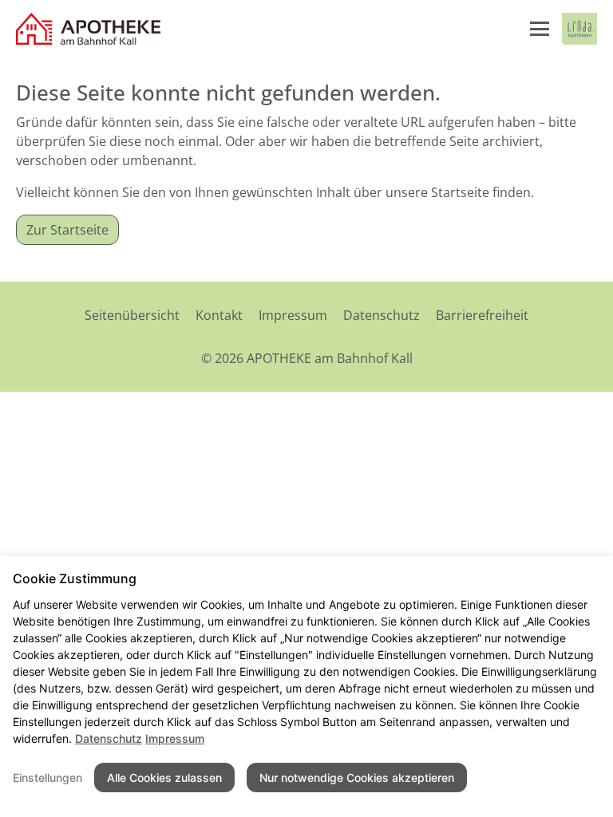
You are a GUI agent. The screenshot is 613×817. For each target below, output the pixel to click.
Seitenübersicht (132, 315)
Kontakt (219, 315)
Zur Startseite (67, 230)
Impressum (293, 315)
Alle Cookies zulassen (164, 777)
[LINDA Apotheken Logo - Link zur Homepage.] (579, 29)
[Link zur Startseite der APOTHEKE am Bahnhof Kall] (89, 29)
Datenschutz (381, 315)
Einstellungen (47, 777)
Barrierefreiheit (482, 315)
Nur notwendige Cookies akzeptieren (356, 777)
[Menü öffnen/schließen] (539, 29)
